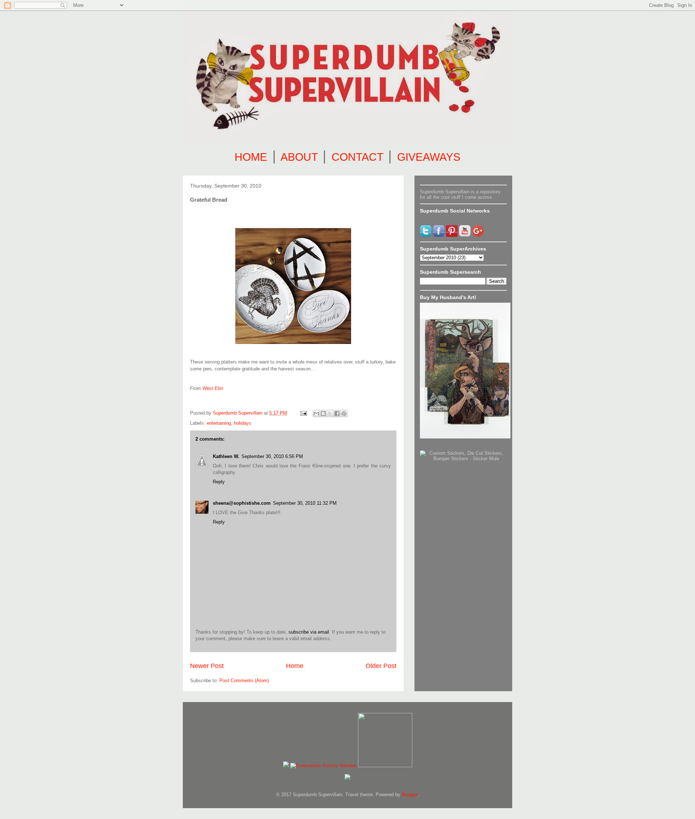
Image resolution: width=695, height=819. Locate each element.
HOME (251, 157)
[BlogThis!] (323, 413)
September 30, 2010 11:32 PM (305, 503)
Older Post (381, 665)
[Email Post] (303, 413)
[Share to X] (330, 413)
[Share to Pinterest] (344, 413)
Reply (219, 481)
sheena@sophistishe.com (242, 503)
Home (294, 665)
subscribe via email (308, 632)
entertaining (219, 423)
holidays (242, 423)
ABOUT (299, 157)
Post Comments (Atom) (244, 680)
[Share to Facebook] (337, 413)
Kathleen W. (226, 456)
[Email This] (316, 413)
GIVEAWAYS (428, 157)
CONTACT (357, 157)
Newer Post (207, 665)
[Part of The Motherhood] (385, 765)
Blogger (409, 794)
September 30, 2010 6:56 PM (272, 456)
